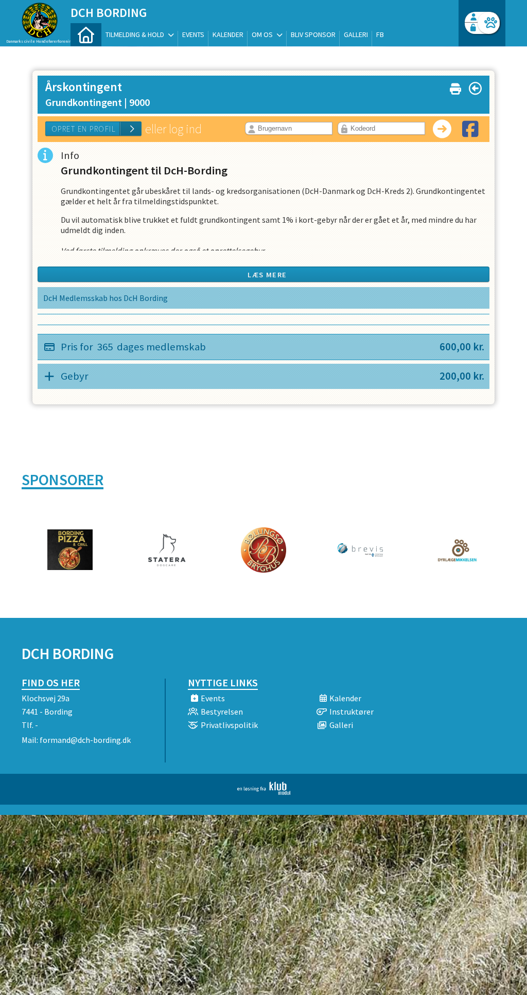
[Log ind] (489, 23)
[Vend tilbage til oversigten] (475, 88)
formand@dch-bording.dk (85, 740)
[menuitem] (86, 34)
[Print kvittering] (455, 86)
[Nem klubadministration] (263, 792)
